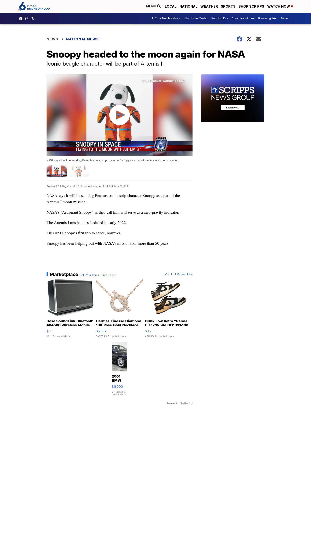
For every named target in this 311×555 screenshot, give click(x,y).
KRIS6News (22, 18)
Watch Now (279, 6)
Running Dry (219, 18)
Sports (228, 6)
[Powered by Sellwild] (186, 403)
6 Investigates (267, 18)
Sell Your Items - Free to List (98, 275)
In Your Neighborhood (166, 18)
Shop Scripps (251, 6)
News (52, 39)
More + (285, 18)
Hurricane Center (196, 18)
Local (170, 6)
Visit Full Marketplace (179, 274)
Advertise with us (243, 18)
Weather (209, 6)
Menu (151, 6)
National (188, 6)
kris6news (27, 18)
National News (82, 39)
